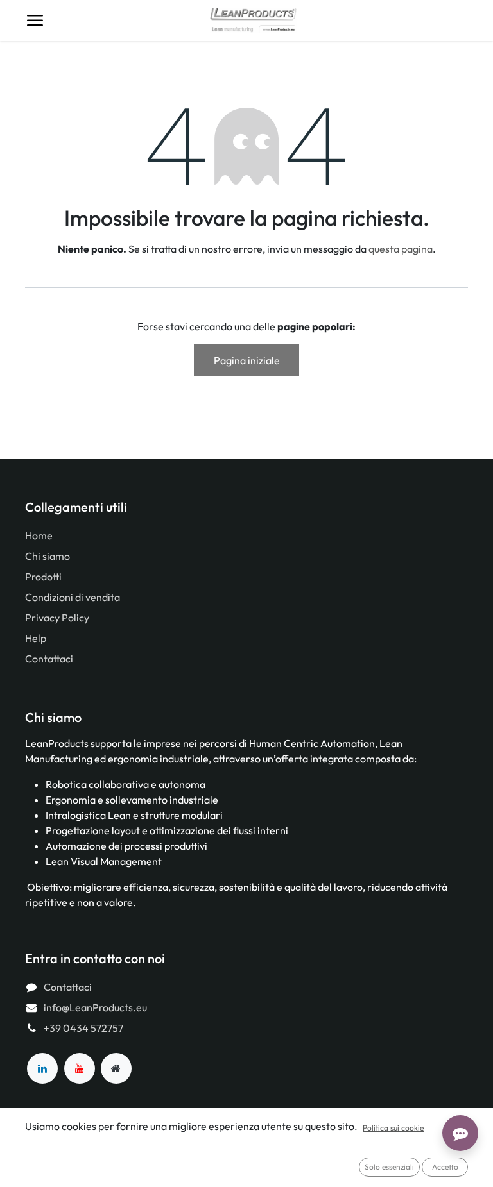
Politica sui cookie (393, 1127)
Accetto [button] (445, 1167)
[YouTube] (79, 1068)
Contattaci (49, 658)
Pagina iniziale (247, 360)
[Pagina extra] (116, 1068)
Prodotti (43, 576)
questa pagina (400, 248)
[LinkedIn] (42, 1068)
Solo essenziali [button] (389, 1167)
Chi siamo (47, 556)
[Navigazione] (34, 20)
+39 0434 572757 (83, 1028)
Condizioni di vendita (72, 597)
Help (35, 638)
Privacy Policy (57, 617)
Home (39, 535)
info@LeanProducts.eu (95, 1007)
